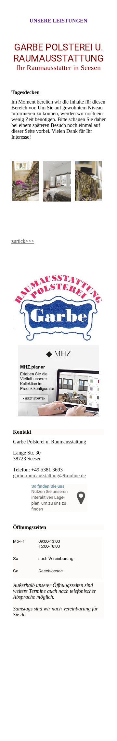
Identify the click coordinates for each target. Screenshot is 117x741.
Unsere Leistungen (58, 20)
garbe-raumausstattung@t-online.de (49, 475)
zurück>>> (22, 241)
